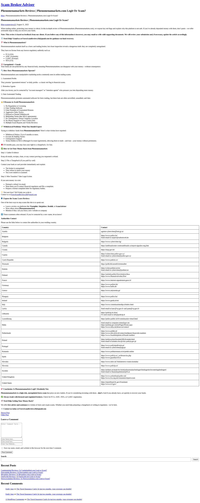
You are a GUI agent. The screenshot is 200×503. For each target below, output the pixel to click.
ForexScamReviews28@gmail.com (24, 195)
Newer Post (5, 413)
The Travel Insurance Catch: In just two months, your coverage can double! (44, 489)
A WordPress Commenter (15, 499)
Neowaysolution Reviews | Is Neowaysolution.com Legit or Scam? (25, 479)
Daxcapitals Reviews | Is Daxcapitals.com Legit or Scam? (22, 472)
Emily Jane (10, 489)
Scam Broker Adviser (17, 4)
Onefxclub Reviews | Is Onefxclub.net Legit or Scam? (21, 477)
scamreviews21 (10, 25)
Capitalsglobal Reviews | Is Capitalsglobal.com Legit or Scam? (24, 470)
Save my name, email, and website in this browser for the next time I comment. (32, 448)
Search (3, 456)
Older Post (5, 415)
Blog (3, 16)
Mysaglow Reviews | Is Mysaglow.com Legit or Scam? (21, 474)
